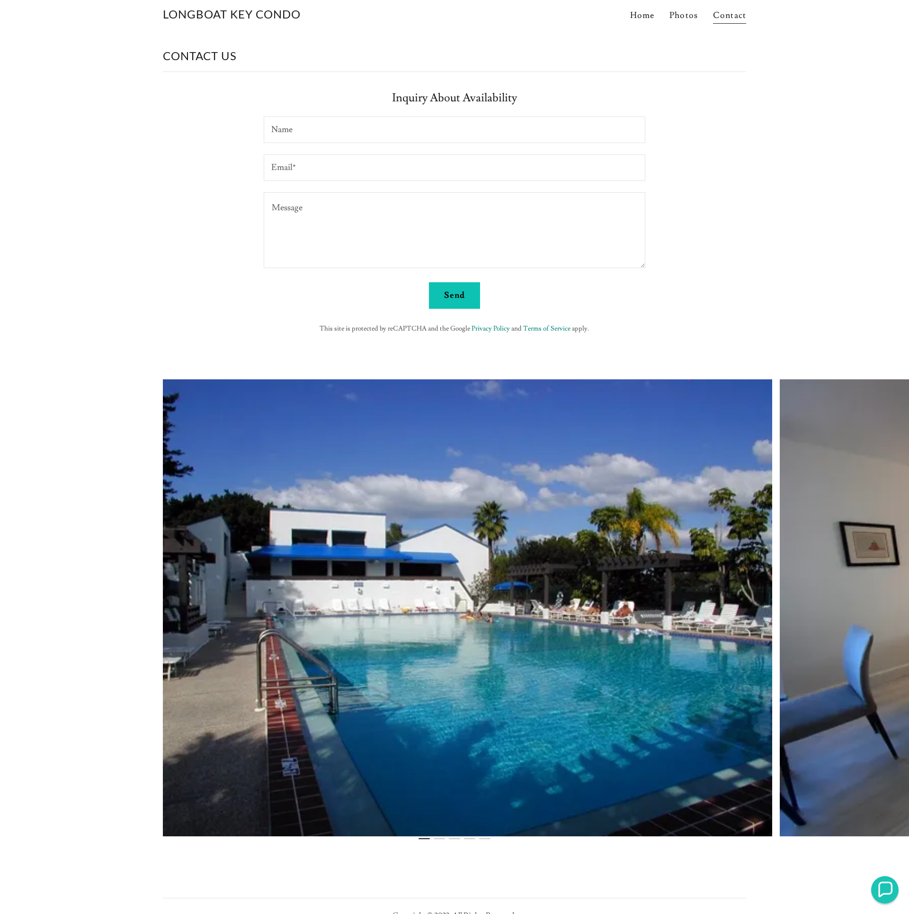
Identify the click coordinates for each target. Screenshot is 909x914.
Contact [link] (729, 15)
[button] (885, 890)
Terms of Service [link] (546, 328)
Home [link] (642, 15)
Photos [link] (683, 15)
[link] (232, 15)
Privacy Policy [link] (491, 328)
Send (454, 295)
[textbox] (454, 129)
